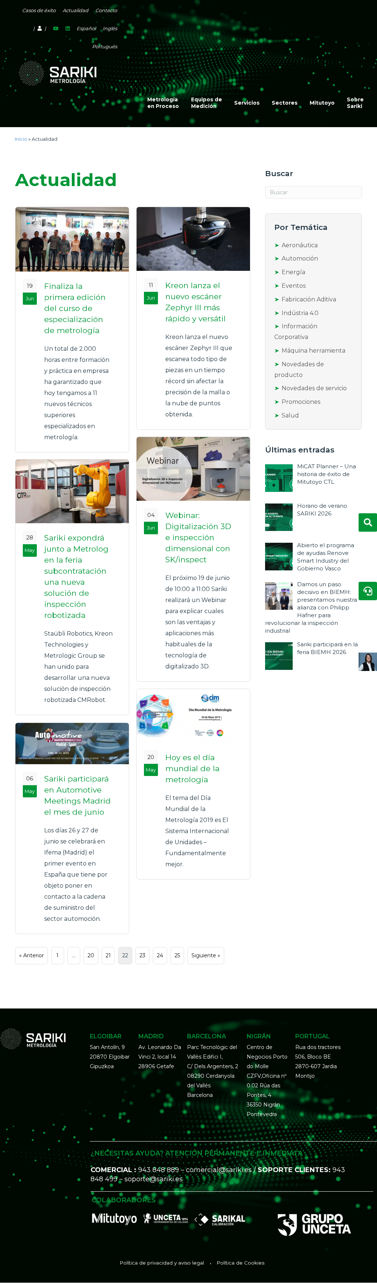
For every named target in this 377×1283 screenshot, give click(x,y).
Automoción (300, 258)
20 (91, 955)
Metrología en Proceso (163, 103)
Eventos (294, 285)
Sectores (284, 103)
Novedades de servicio (314, 388)
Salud (290, 415)
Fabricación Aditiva (309, 299)
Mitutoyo (322, 103)
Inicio (21, 139)
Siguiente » (205, 955)
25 (177, 955)
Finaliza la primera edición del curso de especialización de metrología (75, 308)
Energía (293, 272)
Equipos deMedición (206, 103)
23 (142, 955)
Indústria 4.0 (300, 313)
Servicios (247, 103)
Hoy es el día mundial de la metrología (192, 768)
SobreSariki (355, 103)
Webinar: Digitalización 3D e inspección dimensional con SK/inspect (198, 537)
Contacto (106, 10)
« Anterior (31, 955)
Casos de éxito (39, 10)
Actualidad (75, 10)
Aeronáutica (300, 245)
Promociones (301, 401)
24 (160, 955)
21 (108, 955)
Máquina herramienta (313, 350)
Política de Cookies (240, 1263)
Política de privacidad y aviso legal (162, 1263)
